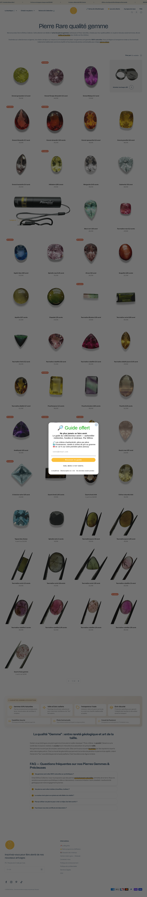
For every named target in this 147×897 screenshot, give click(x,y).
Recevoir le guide (73, 460)
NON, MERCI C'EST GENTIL (73, 466)
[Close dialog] (96, 424)
